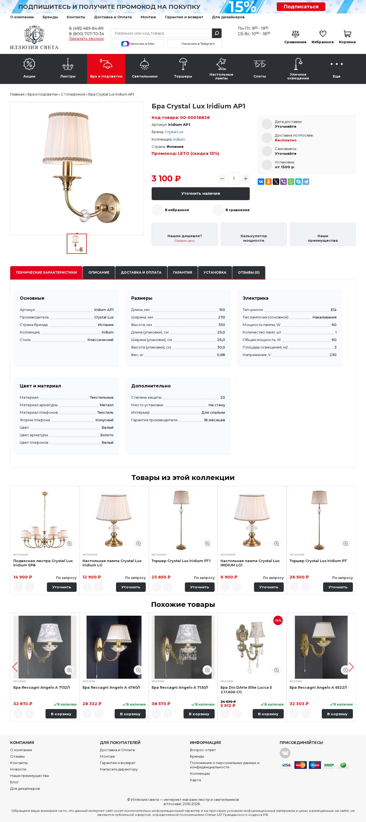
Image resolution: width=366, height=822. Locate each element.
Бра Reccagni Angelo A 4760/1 (111, 687)
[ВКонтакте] (261, 181)
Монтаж (148, 17)
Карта (195, 780)
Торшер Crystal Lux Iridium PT (318, 561)
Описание (98, 272)
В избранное (177, 210)
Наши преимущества (29, 775)
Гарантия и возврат (184, 17)
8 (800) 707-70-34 (86, 33)
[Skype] (298, 181)
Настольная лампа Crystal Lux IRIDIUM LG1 (250, 563)
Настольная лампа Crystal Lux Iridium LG (112, 563)
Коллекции (200, 773)
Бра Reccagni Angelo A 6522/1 (318, 687)
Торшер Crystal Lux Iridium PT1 (181, 561)
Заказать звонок (86, 38)
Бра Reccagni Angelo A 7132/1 (41, 687)
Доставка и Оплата (113, 17)
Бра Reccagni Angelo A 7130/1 (180, 687)
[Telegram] (306, 181)
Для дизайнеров (228, 17)
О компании (22, 17)
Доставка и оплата (141, 272)
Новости (18, 769)
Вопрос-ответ (203, 750)
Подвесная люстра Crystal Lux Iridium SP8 (43, 563)
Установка (215, 272)
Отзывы (17, 756)
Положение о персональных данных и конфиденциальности (224, 765)
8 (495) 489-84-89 (86, 28)
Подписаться (301, 7)
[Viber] (283, 181)
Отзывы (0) (249, 272)
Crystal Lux (174, 132)
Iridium (179, 139)
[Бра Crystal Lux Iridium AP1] (76, 168)
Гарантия (182, 272)
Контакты (76, 17)
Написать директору (119, 769)
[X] (276, 181)
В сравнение (238, 210)
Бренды (50, 17)
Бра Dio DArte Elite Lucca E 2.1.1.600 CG (246, 689)
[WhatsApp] (291, 181)
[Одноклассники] (268, 181)
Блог (14, 782)
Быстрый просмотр (69, 543)
